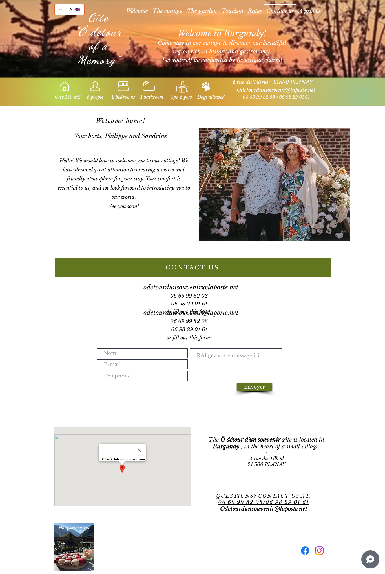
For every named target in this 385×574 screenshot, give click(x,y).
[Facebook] (305, 550)
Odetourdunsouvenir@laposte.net (276, 90)
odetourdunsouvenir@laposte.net (190, 287)
